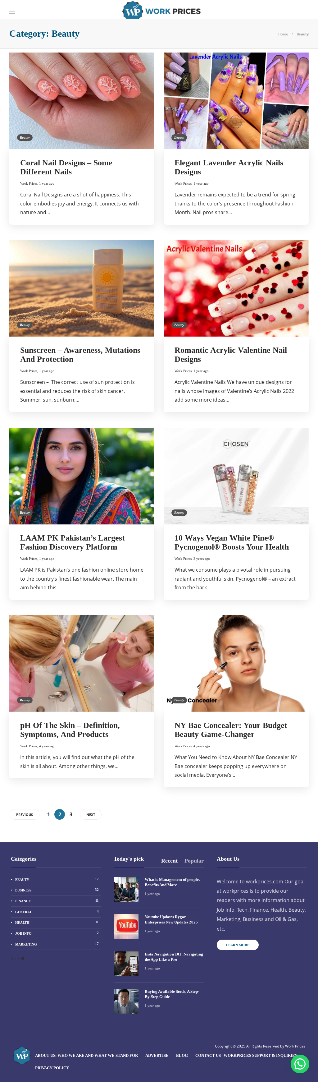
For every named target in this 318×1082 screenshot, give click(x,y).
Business (57, 890)
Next (90, 814)
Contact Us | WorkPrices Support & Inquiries (246, 1055)
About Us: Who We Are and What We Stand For (86, 1055)
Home (283, 34)
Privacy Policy (52, 1068)
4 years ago (47, 746)
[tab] (169, 861)
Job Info (57, 933)
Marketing (57, 944)
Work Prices (28, 183)
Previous (24, 814)
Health (57, 922)
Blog (182, 1055)
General (57, 911)
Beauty (25, 137)
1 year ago (46, 183)
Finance (57, 901)
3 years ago (201, 558)
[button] (300, 1064)
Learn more (237, 945)
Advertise (157, 1055)
